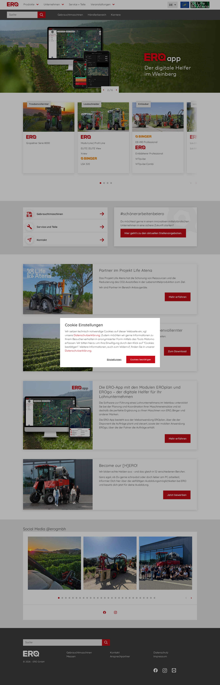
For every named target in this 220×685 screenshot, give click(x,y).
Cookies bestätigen (140, 359)
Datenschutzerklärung (87, 335)
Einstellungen (114, 359)
